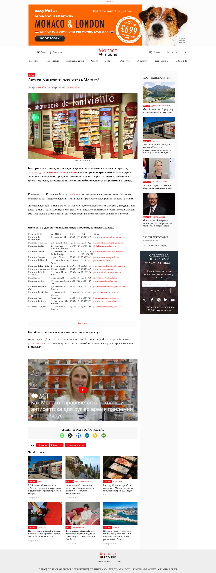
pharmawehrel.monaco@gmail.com (108, 242)
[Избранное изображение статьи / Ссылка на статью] (45, 467)
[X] (70, 435)
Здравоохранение (75, 445)
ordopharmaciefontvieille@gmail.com (109, 265)
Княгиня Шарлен (159, 182)
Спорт (94, 60)
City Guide (181, 60)
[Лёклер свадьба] (83, 513)
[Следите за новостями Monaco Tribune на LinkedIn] (166, 300)
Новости (33, 60)
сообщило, (75, 194)
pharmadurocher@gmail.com (105, 301)
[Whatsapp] (62, 435)
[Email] (103, 435)
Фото (68, 527)
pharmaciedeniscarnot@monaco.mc (108, 251)
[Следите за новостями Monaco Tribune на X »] (145, 300)
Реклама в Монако (144, 569)
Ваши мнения (161, 60)
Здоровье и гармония (160, 106)
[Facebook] (78, 435)
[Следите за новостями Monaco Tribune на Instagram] (159, 300)
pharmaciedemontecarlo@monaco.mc (109, 286)
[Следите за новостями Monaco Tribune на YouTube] (173, 300)
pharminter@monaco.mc (104, 268)
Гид (31, 74)
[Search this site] (185, 52)
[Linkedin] (87, 435)
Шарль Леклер (78, 527)
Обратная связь (167, 569)
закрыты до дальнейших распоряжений (52, 172)
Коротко (32, 481)
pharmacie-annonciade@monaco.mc (108, 236)
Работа (40, 481)
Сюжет (146, 106)
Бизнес (108, 60)
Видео (43, 52)
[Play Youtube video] (83, 390)
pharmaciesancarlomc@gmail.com (107, 306)
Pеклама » (83, 323)
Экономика (118, 481)
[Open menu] (31, 50)
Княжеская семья (75, 60)
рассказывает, (35, 343)
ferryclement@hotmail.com (105, 277)
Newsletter (157, 52)
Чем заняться (52, 60)
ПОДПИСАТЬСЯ (159, 290)
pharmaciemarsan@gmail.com (106, 257)
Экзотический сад (83, 481)
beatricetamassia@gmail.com (105, 297)
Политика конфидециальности (110, 569)
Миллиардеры (158, 217)
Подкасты (57, 52)
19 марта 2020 (73, 87)
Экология (142, 60)
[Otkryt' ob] (108, 25)
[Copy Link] (95, 435)
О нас (42, 569)
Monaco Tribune (43, 87)
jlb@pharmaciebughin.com (104, 245)
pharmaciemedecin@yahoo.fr (105, 280)
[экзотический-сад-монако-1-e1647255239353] (83, 467)
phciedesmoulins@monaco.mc (106, 292)
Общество (125, 60)
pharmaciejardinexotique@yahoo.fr (108, 272)
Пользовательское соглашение (68, 569)
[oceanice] (120, 513)
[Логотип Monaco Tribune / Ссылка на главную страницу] (108, 51)
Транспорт (42, 527)
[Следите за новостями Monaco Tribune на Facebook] (152, 300)
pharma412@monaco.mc (104, 260)
